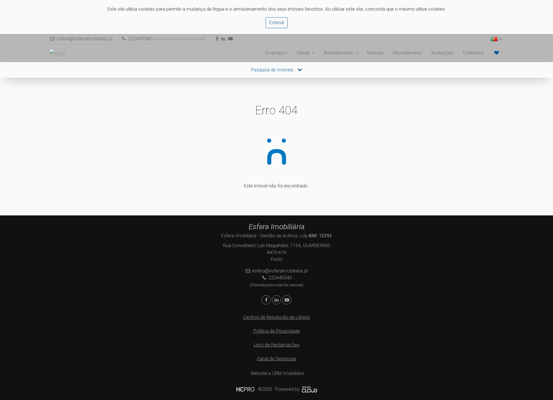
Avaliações (442, 53)
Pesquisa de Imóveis (273, 70)
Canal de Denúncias (276, 358)
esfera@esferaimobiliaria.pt (85, 38)
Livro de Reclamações (277, 345)
